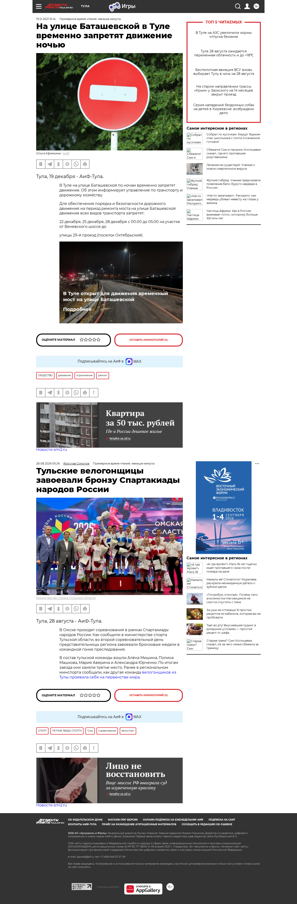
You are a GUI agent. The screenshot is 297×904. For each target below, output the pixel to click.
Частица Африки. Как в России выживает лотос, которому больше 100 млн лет (232, 214)
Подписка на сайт (222, 819)
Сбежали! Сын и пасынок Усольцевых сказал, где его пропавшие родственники (234, 153)
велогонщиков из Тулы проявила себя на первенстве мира (117, 674)
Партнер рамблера (108, 886)
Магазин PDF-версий (123, 819)
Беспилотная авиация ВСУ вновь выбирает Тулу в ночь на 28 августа (223, 72)
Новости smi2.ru (51, 449)
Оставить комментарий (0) (148, 339)
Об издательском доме (85, 819)
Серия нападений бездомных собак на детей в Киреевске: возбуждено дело (223, 109)
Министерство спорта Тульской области (66, 598)
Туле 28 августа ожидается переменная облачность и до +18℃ (223, 53)
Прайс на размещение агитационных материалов (139, 824)
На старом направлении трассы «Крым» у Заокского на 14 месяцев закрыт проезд (223, 90)
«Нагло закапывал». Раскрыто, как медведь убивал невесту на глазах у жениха (232, 199)
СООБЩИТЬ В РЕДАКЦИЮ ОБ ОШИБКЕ (207, 824)
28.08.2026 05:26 (48, 463)
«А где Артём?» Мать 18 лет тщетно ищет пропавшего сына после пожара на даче (232, 567)
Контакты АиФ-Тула (82, 824)
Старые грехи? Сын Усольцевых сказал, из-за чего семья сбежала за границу (232, 644)
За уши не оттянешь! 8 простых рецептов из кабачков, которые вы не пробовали (234, 613)
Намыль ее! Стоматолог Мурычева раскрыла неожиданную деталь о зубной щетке (231, 583)
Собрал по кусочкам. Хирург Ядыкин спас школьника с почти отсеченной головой (233, 138)
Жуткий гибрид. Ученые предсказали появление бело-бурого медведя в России (234, 183)
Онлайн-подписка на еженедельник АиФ (173, 819)
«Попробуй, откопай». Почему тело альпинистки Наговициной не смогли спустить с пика (232, 598)
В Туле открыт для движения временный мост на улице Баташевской (115, 296)
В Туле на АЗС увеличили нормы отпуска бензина (224, 35)
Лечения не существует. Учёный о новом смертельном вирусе (231, 166)
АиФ (66, 153)
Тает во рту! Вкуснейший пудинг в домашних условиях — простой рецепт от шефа (231, 629)
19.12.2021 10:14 (46, 19)
